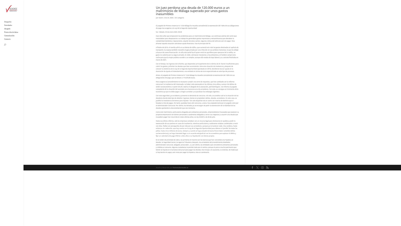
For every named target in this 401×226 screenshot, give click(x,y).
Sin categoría (179, 18)
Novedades (8, 25)
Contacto (7, 39)
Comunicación (9, 36)
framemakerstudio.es (180, 168)
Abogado (7, 29)
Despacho (7, 22)
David (161, 18)
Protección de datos (11, 32)
